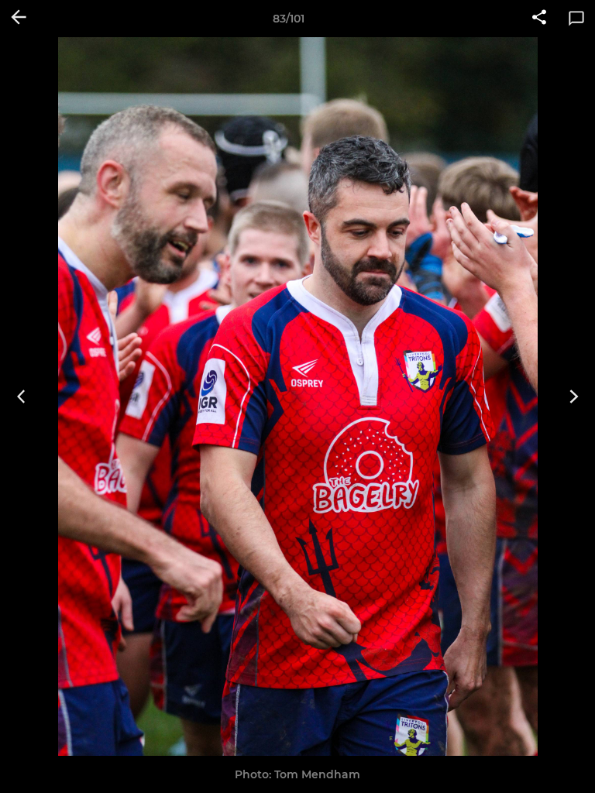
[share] (539, 18)
